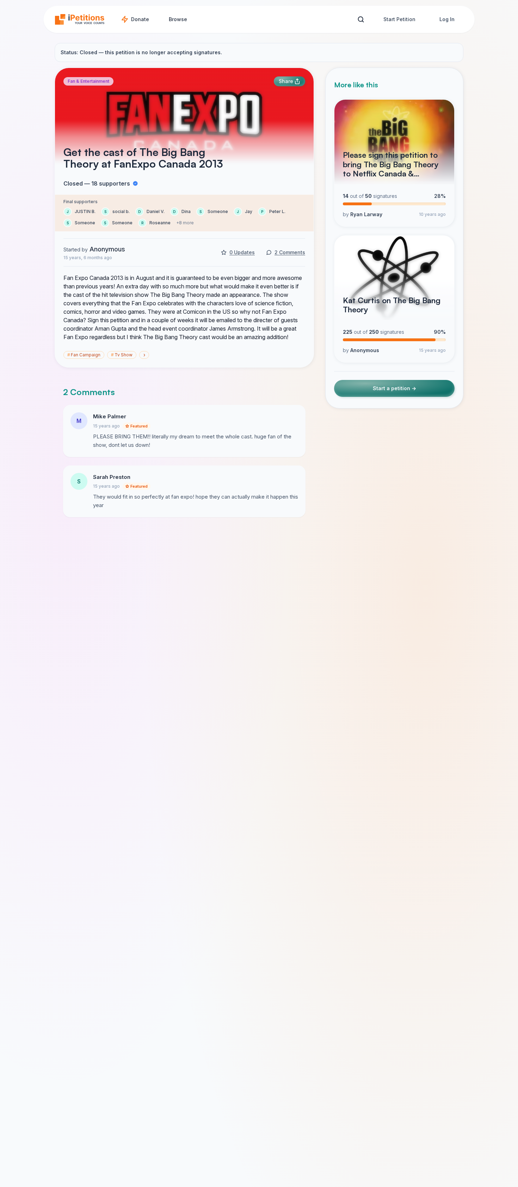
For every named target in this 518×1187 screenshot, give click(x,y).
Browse (178, 19)
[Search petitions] (360, 19)
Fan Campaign (83, 354)
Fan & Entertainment (88, 81)
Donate (140, 19)
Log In (447, 19)
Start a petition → (394, 388)
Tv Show (121, 354)
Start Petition (399, 19)
